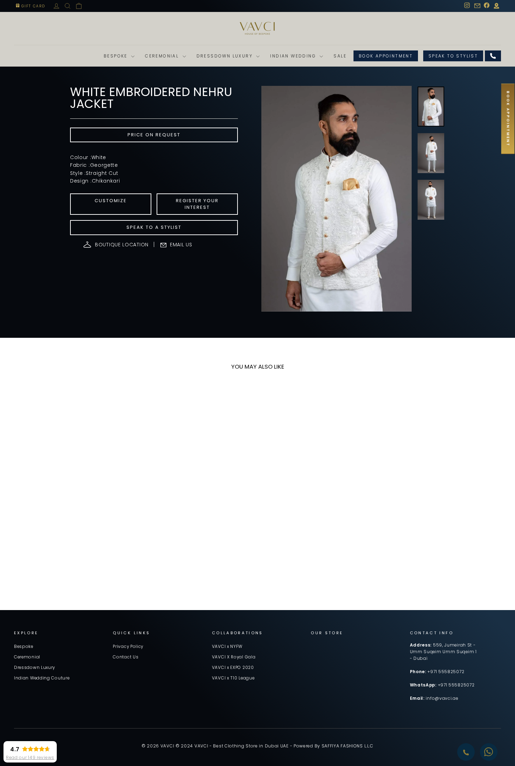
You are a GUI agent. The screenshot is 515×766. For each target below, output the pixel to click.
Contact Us (125, 657)
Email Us (181, 244)
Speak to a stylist (153, 227)
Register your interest (197, 203)
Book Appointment (386, 56)
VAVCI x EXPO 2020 (233, 667)
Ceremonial (162, 56)
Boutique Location (122, 244)
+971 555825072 (445, 672)
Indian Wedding (294, 56)
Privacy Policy (128, 646)
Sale (340, 56)
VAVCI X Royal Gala (234, 657)
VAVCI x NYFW (227, 646)
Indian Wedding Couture (41, 678)
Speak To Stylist (453, 56)
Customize (111, 200)
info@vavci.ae (442, 698)
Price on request (154, 134)
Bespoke (116, 56)
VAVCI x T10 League (233, 678)
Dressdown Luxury (226, 56)
